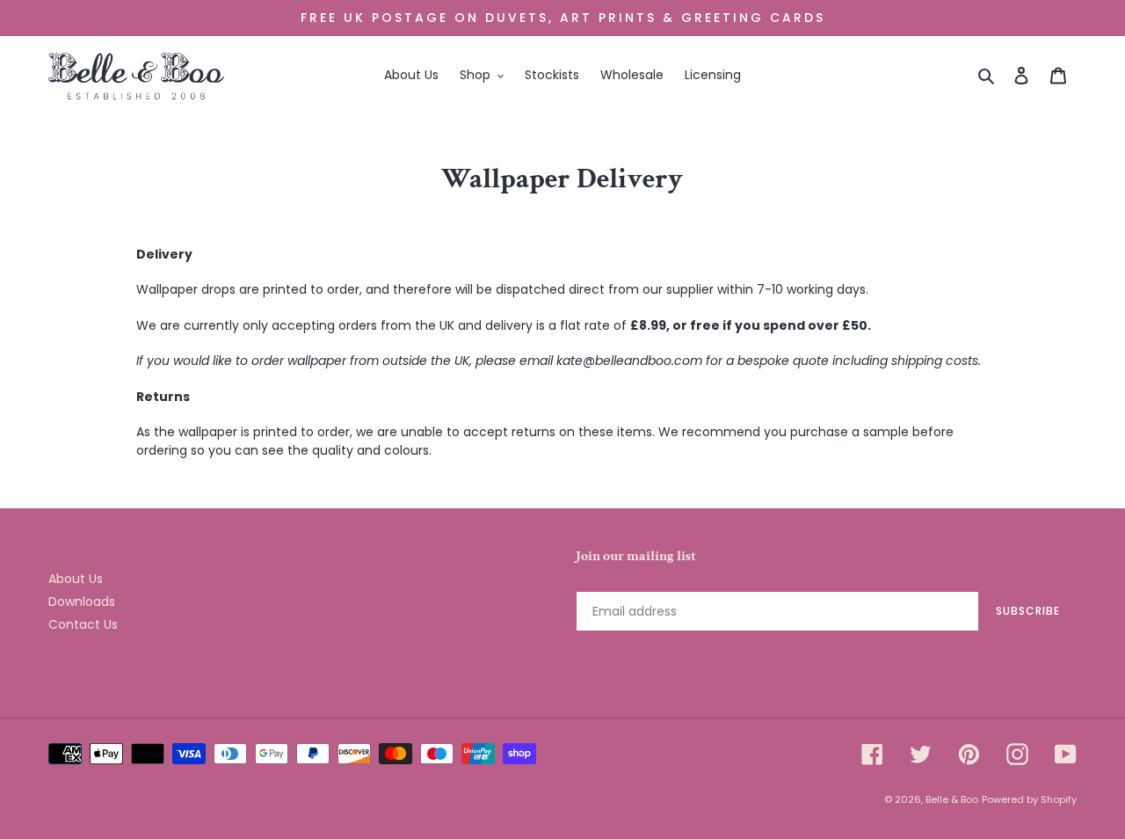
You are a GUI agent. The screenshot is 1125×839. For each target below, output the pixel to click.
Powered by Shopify (1029, 799)
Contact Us (83, 624)
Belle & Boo (951, 799)
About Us (75, 578)
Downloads (81, 601)
